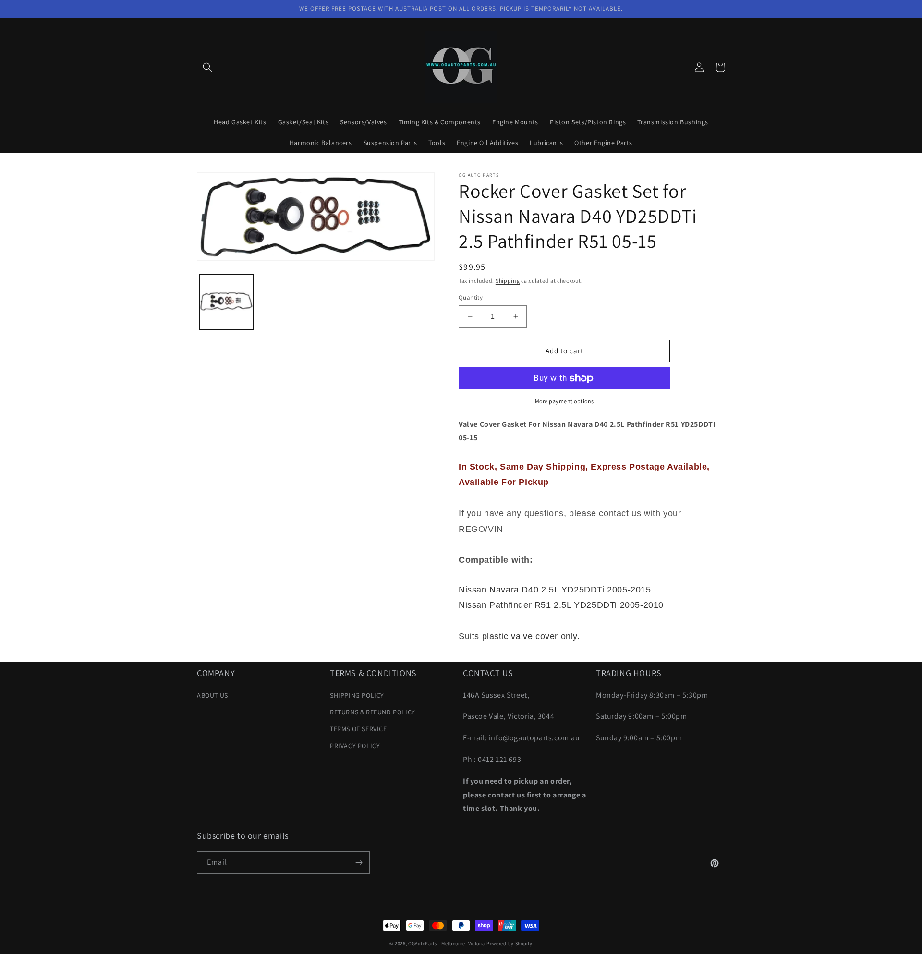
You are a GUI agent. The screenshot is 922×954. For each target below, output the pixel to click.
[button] (207, 67)
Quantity (471, 297)
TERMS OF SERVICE (358, 729)
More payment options (564, 401)
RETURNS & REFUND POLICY (372, 712)
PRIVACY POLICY (355, 745)
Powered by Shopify (509, 944)
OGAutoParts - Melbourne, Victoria (446, 944)
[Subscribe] (358, 862)
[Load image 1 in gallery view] (226, 302)
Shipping (508, 280)
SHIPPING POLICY (357, 695)
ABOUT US (212, 695)
